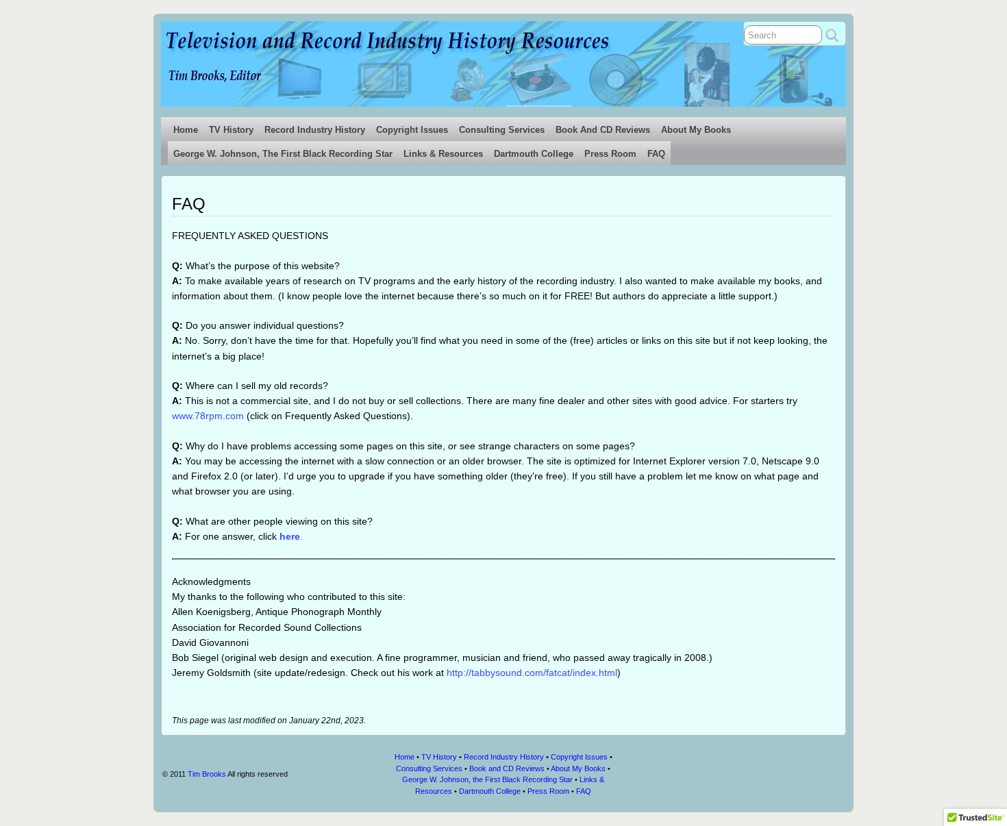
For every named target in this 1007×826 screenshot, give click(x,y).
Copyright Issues (412, 130)
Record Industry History (314, 130)
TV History (231, 130)
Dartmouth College (533, 154)
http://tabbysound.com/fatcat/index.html (532, 672)
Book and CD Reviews (603, 130)
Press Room (610, 154)
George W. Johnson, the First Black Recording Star (283, 154)
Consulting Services (502, 130)
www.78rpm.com (208, 415)
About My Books (696, 130)
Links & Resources (443, 154)
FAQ (656, 154)
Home (185, 130)
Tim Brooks (207, 774)
